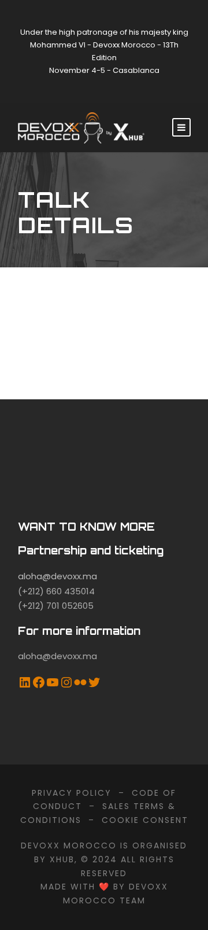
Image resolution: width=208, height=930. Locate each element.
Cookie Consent (145, 820)
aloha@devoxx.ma (57, 576)
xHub (62, 859)
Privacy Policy (72, 793)
